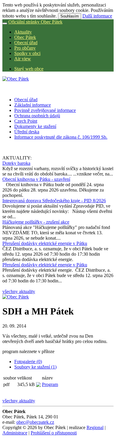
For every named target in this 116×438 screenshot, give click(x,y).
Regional (95, 427)
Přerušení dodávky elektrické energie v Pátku (44, 243)
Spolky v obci (27, 53)
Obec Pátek (25, 37)
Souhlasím (69, 16)
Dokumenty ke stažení (35, 126)
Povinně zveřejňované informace (45, 110)
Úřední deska (26, 131)
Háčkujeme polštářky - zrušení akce (35, 221)
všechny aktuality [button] (18, 291)
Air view (22, 58)
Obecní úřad (25, 42)
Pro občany (25, 47)
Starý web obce (28, 68)
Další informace (97, 15)
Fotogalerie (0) (28, 361)
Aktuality (23, 31)
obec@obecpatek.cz (35, 422)
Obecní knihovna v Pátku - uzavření (36, 179)
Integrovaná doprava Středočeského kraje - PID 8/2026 (54, 200)
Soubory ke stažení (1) (35, 366)
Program (50, 384)
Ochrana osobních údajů (37, 115)
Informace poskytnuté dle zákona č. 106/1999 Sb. (60, 137)
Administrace (14, 432)
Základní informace (32, 104)
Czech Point (25, 121)
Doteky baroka (16, 163)
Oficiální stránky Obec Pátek (35, 21)
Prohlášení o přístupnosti (54, 432)
